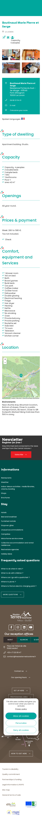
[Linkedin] (24, 627)
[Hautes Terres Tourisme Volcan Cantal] (8, 46)
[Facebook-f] (11, 627)
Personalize (21, 723)
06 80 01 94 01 (15, 100)
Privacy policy (21, 709)
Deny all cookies (21, 730)
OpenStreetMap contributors (31, 398)
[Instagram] (17, 627)
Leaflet (13, 398)
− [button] (5, 362)
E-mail (12, 105)
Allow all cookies (21, 716)
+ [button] (5, 359)
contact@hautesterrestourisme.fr (21, 656)
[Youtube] (30, 627)
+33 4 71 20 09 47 (14, 652)
